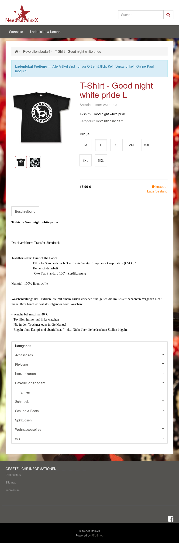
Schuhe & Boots (27, 410)
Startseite (16, 31)
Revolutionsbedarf (109, 121)
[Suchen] (168, 14)
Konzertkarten (25, 373)
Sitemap (11, 482)
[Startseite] (16, 51)
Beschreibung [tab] (25, 211)
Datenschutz (13, 475)
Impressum (13, 490)
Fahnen (24, 392)
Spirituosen (23, 420)
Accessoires (24, 355)
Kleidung (21, 364)
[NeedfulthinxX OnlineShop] (31, 13)
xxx (17, 438)
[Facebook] (170, 518)
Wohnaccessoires (28, 429)
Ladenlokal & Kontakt (45, 31)
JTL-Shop (97, 535)
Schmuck (22, 401)
